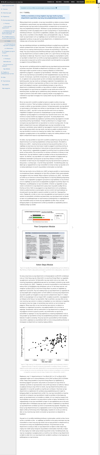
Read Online (80, 2)
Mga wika (58, 2)
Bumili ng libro (90, 2)
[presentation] (59, 49)
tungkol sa (50, 2)
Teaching (66, 2)
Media (73, 2)
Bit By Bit (12, 2)
